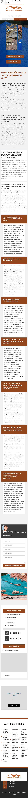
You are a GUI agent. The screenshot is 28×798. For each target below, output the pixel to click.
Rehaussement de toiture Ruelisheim (15, 741)
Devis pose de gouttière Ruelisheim (24, 732)
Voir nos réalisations (15, 56)
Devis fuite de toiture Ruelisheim (6, 731)
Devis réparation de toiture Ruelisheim (15, 756)
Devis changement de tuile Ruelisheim (15, 748)
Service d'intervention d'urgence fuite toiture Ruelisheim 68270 (24, 752)
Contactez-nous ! (13, 61)
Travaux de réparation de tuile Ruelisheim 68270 (24, 741)
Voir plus (14, 706)
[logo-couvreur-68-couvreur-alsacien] (14, 8)
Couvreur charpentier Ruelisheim (15, 734)
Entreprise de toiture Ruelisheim (6, 738)
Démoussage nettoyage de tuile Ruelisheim (6, 745)
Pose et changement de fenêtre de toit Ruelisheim (6, 753)
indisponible (7, 1)
